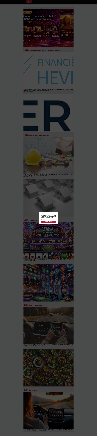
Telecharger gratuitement (48, 221)
